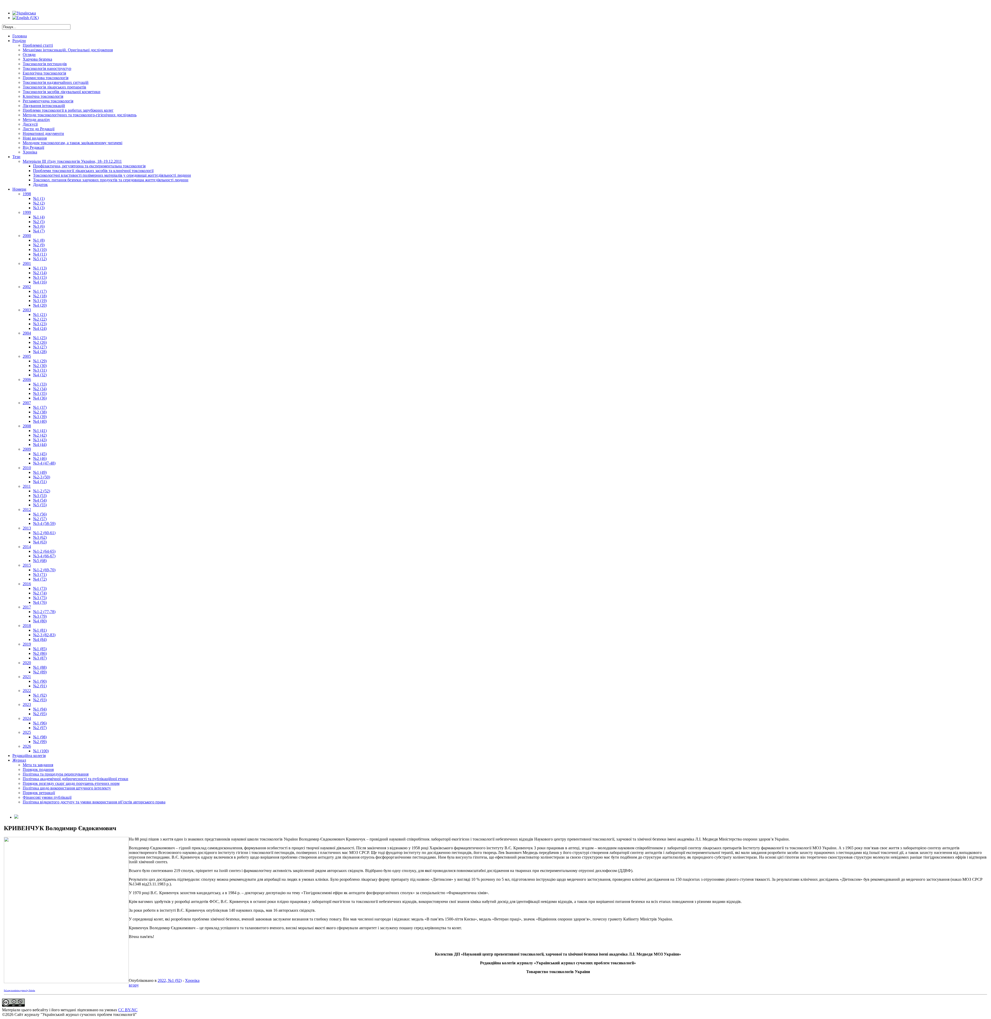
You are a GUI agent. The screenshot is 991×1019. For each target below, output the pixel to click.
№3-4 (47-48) (44, 463)
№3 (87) (40, 658)
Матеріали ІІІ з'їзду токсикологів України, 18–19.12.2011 (72, 161)
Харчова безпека (37, 59)
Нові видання (35, 138)
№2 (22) (40, 319)
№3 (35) (40, 393)
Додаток (40, 184)
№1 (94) (40, 709)
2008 (27, 426)
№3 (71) (40, 574)
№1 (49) (40, 472)
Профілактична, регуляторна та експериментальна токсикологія (89, 166)
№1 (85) (40, 649)
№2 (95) (40, 714)
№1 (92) (40, 695)
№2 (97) (40, 727)
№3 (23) (40, 324)
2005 (27, 356)
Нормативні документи (43, 133)
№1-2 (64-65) (44, 551)
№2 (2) (39, 203)
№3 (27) (40, 347)
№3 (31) (40, 370)
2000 (27, 235)
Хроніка (30, 152)
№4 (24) (40, 328)
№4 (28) (40, 351)
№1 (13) (40, 268)
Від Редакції (33, 147)
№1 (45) (40, 454)
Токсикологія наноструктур (47, 68)
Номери (19, 189)
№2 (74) (40, 593)
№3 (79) (40, 616)
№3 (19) (40, 300)
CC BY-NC (128, 1010)
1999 (27, 212)
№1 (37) (40, 407)
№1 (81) (40, 630)
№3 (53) (40, 495)
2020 (27, 663)
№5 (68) (40, 560)
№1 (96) (40, 723)
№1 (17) (40, 291)
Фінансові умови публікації (47, 797)
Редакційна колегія (29, 755)
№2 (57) (40, 519)
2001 (27, 263)
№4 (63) (40, 542)
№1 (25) (40, 338)
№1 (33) (40, 384)
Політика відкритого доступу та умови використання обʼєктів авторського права (94, 802)
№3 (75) (40, 598)
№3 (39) (40, 416)
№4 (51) (40, 481)
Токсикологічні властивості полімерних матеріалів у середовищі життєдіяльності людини (112, 175)
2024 (27, 718)
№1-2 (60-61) (44, 533)
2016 (27, 584)
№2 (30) (40, 365)
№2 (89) (40, 672)
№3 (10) (40, 249)
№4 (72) (40, 579)
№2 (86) (40, 653)
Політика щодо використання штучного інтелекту (67, 788)
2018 (27, 625)
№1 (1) (39, 198)
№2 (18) (40, 296)
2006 (27, 379)
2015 (27, 565)
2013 (27, 528)
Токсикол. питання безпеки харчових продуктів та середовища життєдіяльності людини (110, 180)
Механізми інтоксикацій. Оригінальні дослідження (68, 50)
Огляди (29, 54)
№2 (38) (40, 412)
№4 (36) (40, 398)
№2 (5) (39, 221)
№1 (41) (40, 430)
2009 (27, 449)
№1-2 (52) (41, 491)
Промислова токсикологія (45, 78)
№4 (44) (40, 444)
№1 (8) (39, 240)
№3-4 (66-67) (44, 556)
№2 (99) (40, 741)
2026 (27, 746)
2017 (27, 607)
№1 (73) (40, 588)
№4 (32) (40, 375)
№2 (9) (39, 245)
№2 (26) (40, 342)
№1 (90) (40, 681)
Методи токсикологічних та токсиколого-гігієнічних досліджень (80, 115)
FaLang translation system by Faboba (19, 990)
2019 (27, 644)
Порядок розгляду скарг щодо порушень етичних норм (71, 783)
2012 (27, 509)
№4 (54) (40, 500)
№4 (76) (40, 602)
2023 (27, 704)
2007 (27, 403)
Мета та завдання (38, 765)
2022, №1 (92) (170, 980)
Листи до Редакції (38, 129)
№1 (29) (40, 361)
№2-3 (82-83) (44, 635)
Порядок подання (38, 769)
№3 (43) (40, 440)
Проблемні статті (38, 45)
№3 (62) (40, 537)
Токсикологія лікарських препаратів (54, 87)
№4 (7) (39, 231)
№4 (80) (40, 621)
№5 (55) (40, 505)
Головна (19, 36)
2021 (27, 676)
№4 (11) (40, 254)
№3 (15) (40, 277)
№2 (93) (40, 700)
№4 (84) (40, 639)
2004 (27, 333)
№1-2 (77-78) (44, 611)
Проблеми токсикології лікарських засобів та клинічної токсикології (93, 170)
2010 (27, 468)
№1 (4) (39, 217)
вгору (134, 985)
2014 (27, 546)
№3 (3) (39, 208)
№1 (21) (40, 314)
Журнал (19, 760)
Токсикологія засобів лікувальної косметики (61, 91)
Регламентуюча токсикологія (48, 101)
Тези (16, 156)
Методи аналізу (36, 119)
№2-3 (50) (41, 477)
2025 (27, 732)
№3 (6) (39, 226)
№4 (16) (40, 282)
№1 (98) (40, 737)
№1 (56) (40, 514)
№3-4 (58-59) (44, 523)
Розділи (19, 40)
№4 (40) (40, 421)
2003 (27, 310)
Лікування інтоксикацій (44, 105)
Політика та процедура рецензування (56, 774)
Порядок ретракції (39, 792)
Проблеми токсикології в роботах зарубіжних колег (68, 110)
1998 (27, 194)
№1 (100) (41, 751)
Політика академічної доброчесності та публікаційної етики (75, 779)
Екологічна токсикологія (44, 73)
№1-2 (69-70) (44, 570)
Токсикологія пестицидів (45, 64)
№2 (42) (40, 435)
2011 (27, 486)
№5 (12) (40, 259)
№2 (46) (40, 458)
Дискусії (30, 124)
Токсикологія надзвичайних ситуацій (56, 82)
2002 (27, 286)
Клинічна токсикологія (43, 96)
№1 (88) (40, 667)
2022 (27, 690)
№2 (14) (40, 273)
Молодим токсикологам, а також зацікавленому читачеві (72, 143)
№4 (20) (40, 305)
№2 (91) (40, 686)
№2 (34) (40, 389)
